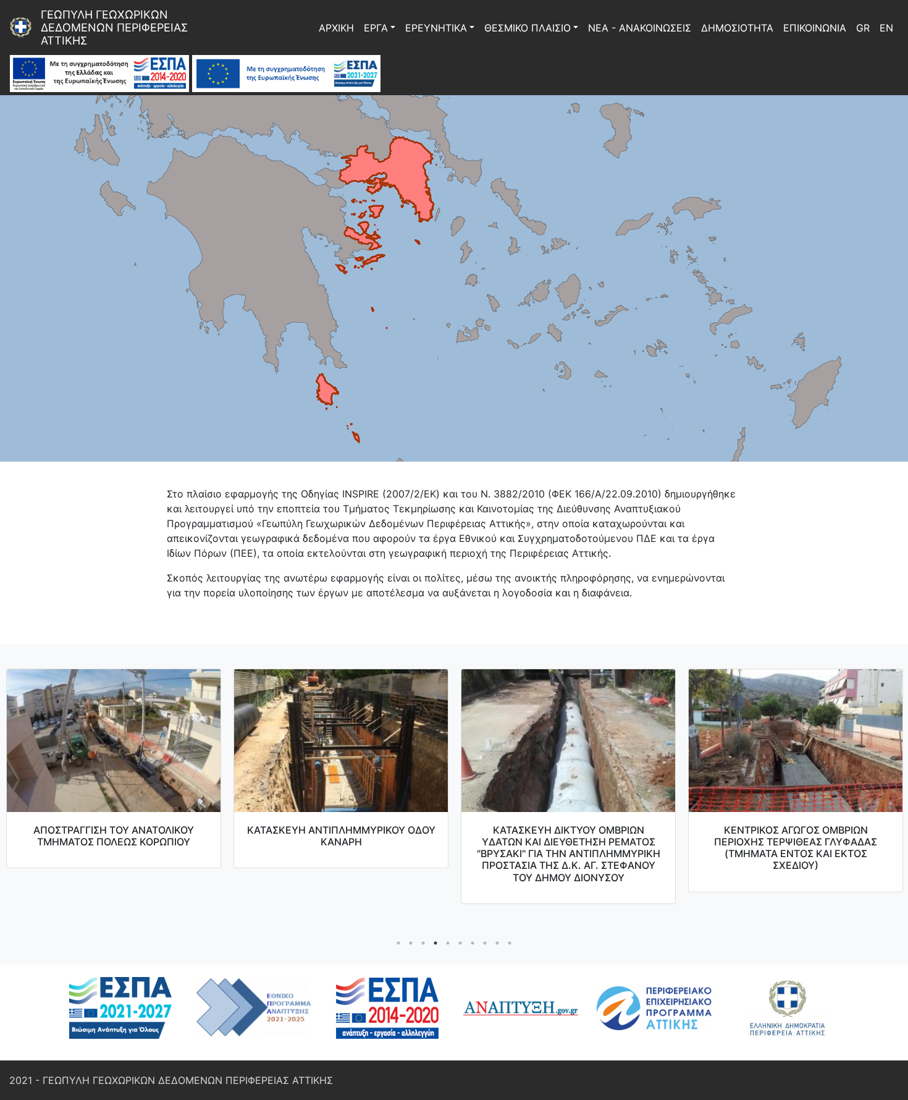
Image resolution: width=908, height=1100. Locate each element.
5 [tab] (448, 943)
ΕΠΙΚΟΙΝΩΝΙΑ (814, 28)
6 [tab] (460, 943)
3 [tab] (423, 943)
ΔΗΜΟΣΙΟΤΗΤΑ (737, 28)
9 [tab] (497, 943)
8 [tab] (485, 943)
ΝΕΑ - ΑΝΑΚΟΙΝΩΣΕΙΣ (639, 28)
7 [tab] (472, 943)
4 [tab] (435, 943)
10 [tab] (509, 943)
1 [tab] (398, 943)
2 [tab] (411, 943)
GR (863, 28)
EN (886, 28)
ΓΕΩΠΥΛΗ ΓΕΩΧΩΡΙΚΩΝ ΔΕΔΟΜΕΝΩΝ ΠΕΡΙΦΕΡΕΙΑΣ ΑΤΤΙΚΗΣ (116, 27)
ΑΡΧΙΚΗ (336, 28)
